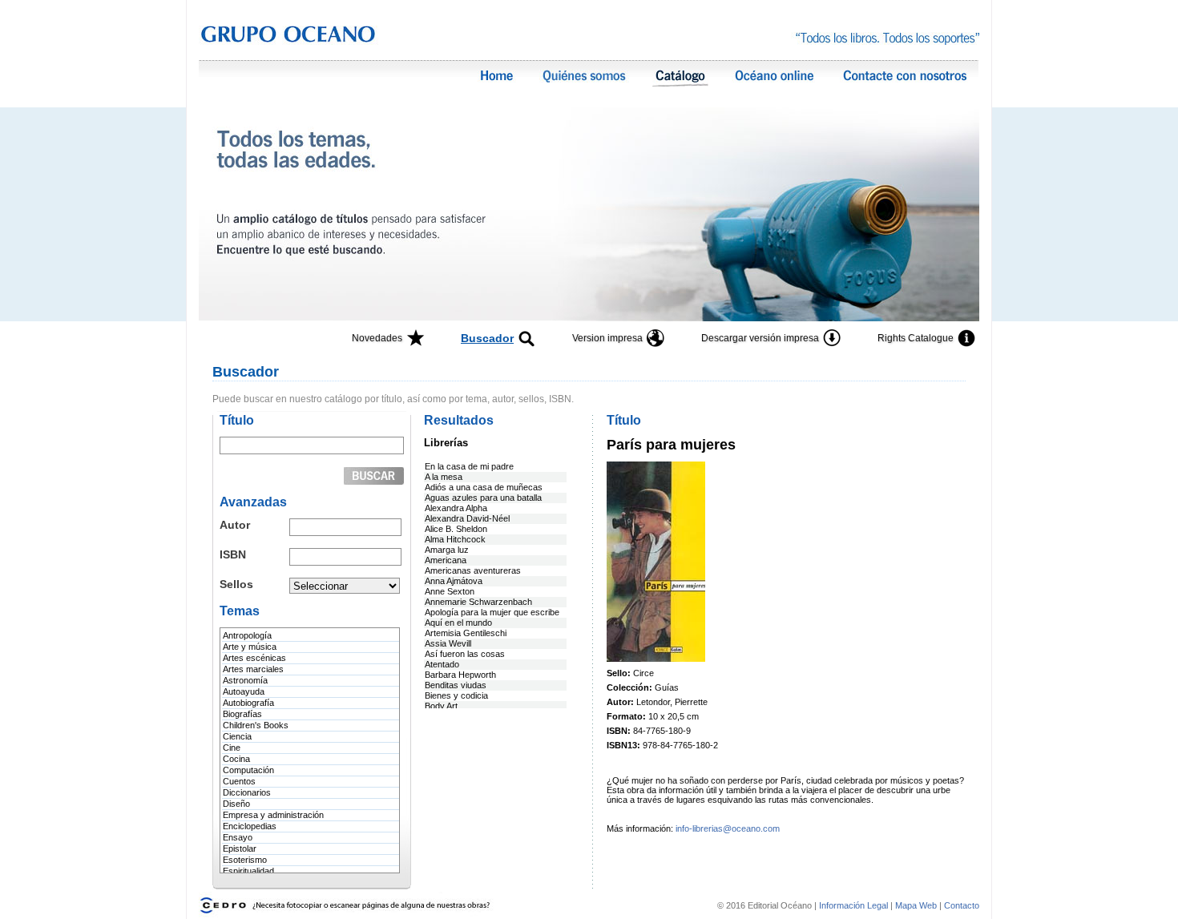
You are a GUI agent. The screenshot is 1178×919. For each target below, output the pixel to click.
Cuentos (239, 781)
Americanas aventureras (473, 570)
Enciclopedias (249, 826)
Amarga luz (447, 549)
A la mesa (443, 477)
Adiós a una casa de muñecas (484, 487)
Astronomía (245, 680)
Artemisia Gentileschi (465, 633)
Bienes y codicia (456, 695)
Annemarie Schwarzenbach (478, 602)
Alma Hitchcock (455, 539)
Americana (445, 560)
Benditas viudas (455, 685)
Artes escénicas (254, 658)
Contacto (961, 905)
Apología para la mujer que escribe (492, 612)
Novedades (377, 338)
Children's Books (255, 725)
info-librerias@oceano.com (728, 828)
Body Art (441, 706)
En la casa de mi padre (469, 466)
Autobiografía (248, 702)
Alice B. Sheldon (456, 529)
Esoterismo (245, 860)
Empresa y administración (273, 815)
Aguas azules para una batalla (483, 497)
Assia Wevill (448, 643)
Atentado (442, 664)
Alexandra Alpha (456, 508)
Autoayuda (243, 691)
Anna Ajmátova (453, 581)
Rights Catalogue (915, 338)
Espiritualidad (248, 871)
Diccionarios (247, 792)
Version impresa (607, 338)
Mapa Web (916, 905)
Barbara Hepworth (460, 674)
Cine (231, 747)
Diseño (236, 803)
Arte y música (249, 646)
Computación (248, 770)
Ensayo (237, 837)
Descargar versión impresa (760, 338)
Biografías (242, 714)
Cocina (236, 759)
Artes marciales (253, 669)
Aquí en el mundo (458, 622)
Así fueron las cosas (465, 654)
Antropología (247, 635)
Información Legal (854, 905)
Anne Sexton (449, 591)
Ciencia (237, 736)
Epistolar (239, 848)
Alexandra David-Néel (467, 518)
